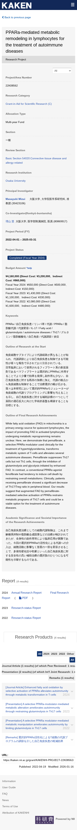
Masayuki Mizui (15, 198)
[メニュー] (72, 4)
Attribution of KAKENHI (15, 812)
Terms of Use (10, 806)
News (5, 800)
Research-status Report (26, 607)
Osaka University (16, 180)
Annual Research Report (26, 592)
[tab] (40, 637)
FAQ (4, 793)
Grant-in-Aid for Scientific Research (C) (29, 103)
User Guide (9, 787)
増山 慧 (10, 221)
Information (9, 781)
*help (29, 268)
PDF (24, 597)
